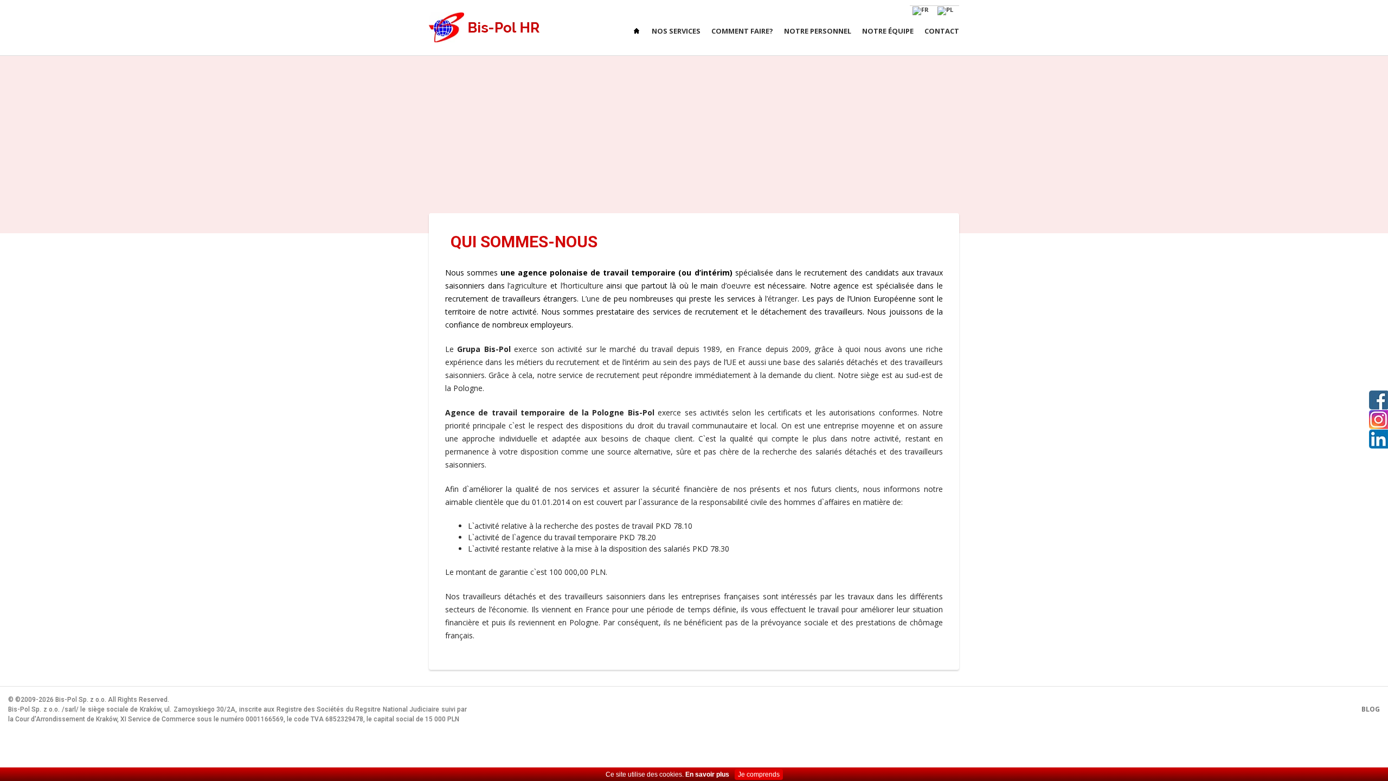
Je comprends (759, 774)
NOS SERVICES (676, 31)
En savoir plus (707, 774)
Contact (941, 31)
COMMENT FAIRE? (742, 31)
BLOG (1370, 709)
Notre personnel (817, 31)
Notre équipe (888, 31)
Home (637, 31)
